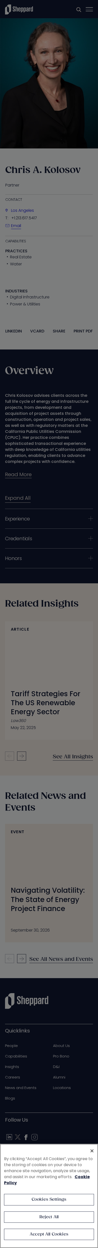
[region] (49, 1196)
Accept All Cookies (49, 1234)
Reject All (49, 1217)
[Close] (91, 1150)
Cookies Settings (49, 1199)
